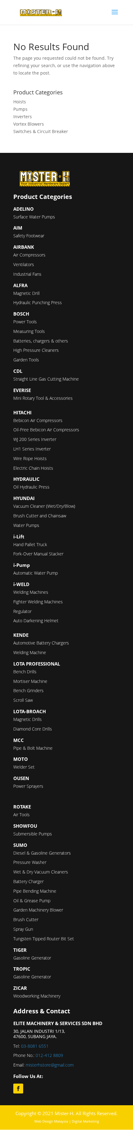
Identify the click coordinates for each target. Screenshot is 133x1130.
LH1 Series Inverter (32, 449)
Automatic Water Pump (35, 573)
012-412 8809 (49, 1055)
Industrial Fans (27, 274)
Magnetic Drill (26, 293)
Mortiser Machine (30, 681)
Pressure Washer (29, 862)
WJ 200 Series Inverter (34, 439)
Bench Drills (24, 672)
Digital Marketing (85, 1121)
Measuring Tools (29, 331)
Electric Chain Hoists (33, 468)
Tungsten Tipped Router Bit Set (43, 939)
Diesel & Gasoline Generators (42, 853)
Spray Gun (23, 929)
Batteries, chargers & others (40, 341)
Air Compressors (29, 255)
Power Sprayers (28, 786)
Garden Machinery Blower (38, 910)
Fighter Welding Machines (38, 602)
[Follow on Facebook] (18, 1088)
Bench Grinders (28, 690)
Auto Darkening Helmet (35, 620)
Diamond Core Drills (32, 729)
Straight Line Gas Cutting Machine (46, 379)
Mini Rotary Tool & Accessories (43, 398)
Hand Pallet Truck (30, 544)
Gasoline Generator (32, 958)
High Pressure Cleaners (36, 350)
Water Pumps (26, 525)
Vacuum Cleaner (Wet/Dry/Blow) (44, 506)
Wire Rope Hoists (30, 458)
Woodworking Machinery (36, 996)
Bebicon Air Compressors (37, 420)
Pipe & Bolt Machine (33, 748)
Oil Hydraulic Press (31, 487)
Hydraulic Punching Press (37, 302)
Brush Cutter (25, 919)
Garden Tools (26, 360)
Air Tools (21, 814)
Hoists (19, 102)
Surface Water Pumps (34, 217)
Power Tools (25, 322)
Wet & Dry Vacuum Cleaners (40, 872)
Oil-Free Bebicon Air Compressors (46, 430)
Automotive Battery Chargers (41, 643)
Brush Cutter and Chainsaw (39, 516)
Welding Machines (30, 592)
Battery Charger (28, 881)
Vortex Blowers (28, 124)
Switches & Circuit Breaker (40, 131)
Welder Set (24, 767)
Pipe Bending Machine (34, 891)
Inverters (22, 116)
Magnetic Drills (27, 719)
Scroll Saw (23, 700)
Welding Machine (29, 652)
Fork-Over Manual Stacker (38, 554)
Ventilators (23, 264)
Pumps (20, 109)
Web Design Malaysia (51, 1121)
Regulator (22, 611)
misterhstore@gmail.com (50, 1065)
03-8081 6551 (35, 1046)
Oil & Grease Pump (31, 901)
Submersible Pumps (32, 834)
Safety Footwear (28, 236)
